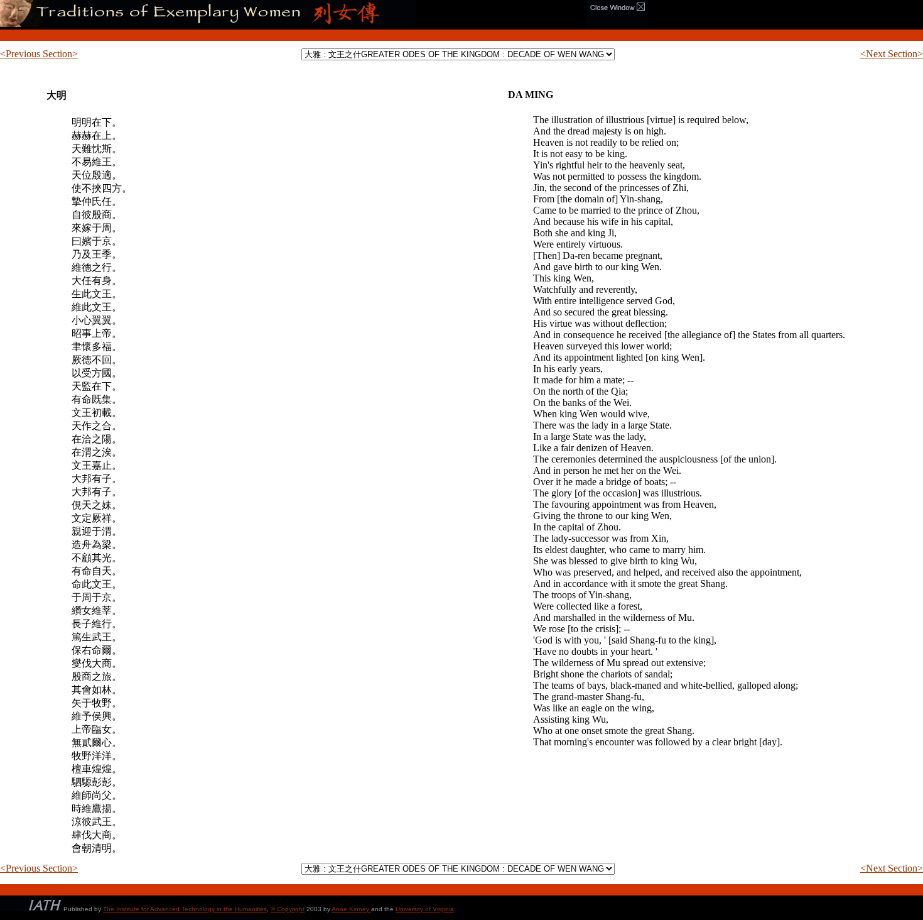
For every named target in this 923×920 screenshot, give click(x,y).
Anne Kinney (351, 909)
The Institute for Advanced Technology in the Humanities (185, 909)
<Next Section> (891, 53)
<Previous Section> (39, 53)
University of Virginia (425, 909)
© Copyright (288, 909)
